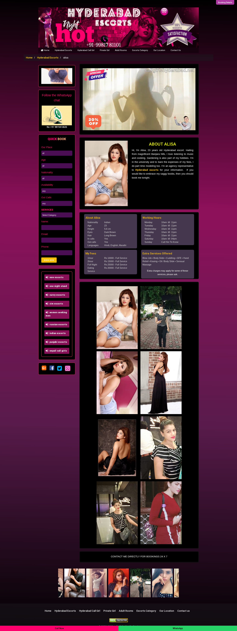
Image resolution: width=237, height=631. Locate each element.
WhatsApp (178, 628)
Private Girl (104, 50)
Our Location (159, 50)
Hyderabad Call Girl (85, 50)
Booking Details (225, 2)
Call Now (59, 628)
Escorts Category (140, 50)
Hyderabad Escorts (63, 50)
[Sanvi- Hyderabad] (75, 583)
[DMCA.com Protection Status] (118, 620)
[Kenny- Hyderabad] (163, 583)
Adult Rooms (121, 50)
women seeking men (56, 314)
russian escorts (57, 324)
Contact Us (176, 50)
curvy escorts (56, 295)
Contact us (183, 610)
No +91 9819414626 (57, 127)
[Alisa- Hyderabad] (119, 583)
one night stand (57, 286)
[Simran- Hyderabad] (141, 583)
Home (46, 50)
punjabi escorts (57, 342)
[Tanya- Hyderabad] (97, 583)
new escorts (56, 277)
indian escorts (57, 333)
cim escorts (55, 303)
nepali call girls (57, 350)
